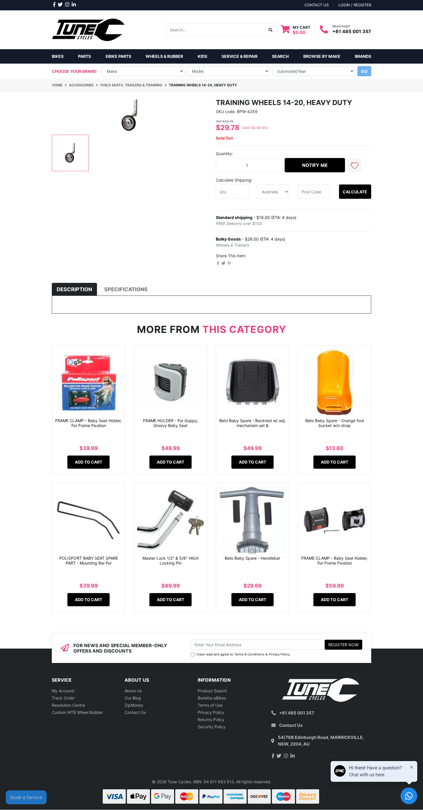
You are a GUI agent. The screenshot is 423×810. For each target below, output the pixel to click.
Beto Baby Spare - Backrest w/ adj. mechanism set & (252, 423)
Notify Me (315, 165)
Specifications (126, 289)
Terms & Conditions (249, 654)
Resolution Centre (68, 705)
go (364, 71)
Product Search (212, 690)
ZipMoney (134, 705)
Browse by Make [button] (321, 56)
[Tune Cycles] (88, 29)
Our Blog (133, 697)
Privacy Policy (279, 654)
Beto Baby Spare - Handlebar (252, 558)
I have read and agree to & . (243, 654)
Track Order (63, 697)
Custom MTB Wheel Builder (77, 712)
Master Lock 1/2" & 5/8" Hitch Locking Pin (170, 560)
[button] (354, 165)
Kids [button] (202, 56)
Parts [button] (84, 56)
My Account (63, 690)
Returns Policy (211, 719)
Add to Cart (88, 462)
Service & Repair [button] (240, 56)
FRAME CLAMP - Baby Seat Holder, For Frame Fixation (88, 423)
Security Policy (212, 726)
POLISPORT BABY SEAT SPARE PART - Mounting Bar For (88, 560)
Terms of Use (210, 705)
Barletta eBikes (212, 697)
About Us (133, 690)
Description (74, 289)
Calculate (355, 191)
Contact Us (135, 712)
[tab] (74, 289)
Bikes (58, 56)
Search (280, 56)
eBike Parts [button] (118, 56)
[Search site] (270, 29)
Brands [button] (363, 56)
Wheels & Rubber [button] (164, 56)
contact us (316, 5)
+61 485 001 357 (351, 31)
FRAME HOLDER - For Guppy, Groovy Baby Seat (170, 423)
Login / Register (354, 5)
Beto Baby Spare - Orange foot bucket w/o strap (334, 423)
